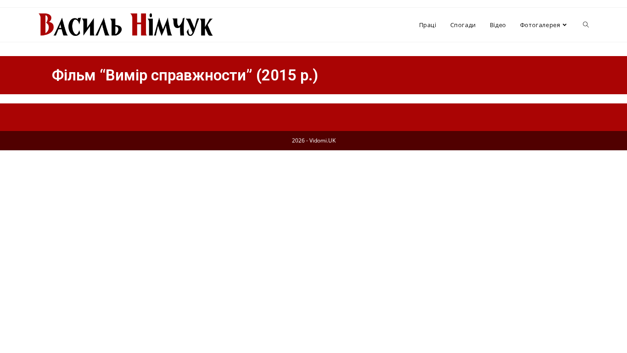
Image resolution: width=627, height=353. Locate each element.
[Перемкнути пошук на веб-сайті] (586, 25)
